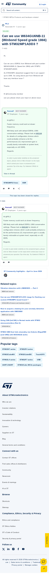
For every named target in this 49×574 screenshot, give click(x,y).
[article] (24, 235)
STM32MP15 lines (11, 183)
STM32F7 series (26, 360)
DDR (24, 183)
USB (38, 360)
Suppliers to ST (8, 433)
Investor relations (9, 408)
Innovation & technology (11, 420)
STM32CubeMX (8, 354)
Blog (4, 439)
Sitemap (5, 507)
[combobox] (24, 10)
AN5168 (39, 133)
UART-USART (7, 365)
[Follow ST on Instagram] (13, 549)
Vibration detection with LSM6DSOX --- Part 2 (19, 288)
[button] (2, 5)
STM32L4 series (8, 360)
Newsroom (6, 476)
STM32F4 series (26, 349)
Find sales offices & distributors (14, 464)
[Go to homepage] (7, 388)
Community (6, 470)
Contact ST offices (9, 458)
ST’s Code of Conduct (10, 532)
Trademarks (37, 562)
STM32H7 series (8, 349)
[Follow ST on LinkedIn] (8, 549)
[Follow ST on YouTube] (23, 549)
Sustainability (7, 414)
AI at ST (5, 488)
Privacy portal (17, 565)
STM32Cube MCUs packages (29, 365)
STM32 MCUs (6, 326)
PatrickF (10, 111)
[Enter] (3, 10)
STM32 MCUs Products (9, 338)
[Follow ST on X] (3, 549)
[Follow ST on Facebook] (18, 549)
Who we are (7, 402)
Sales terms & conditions (20, 562)
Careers (5, 426)
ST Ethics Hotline (8, 526)
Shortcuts (6, 501)
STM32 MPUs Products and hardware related (20, 17)
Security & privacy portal (11, 538)
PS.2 (7, 24)
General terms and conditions (13, 445)
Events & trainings (9, 482)
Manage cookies (31, 565)
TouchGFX (40, 354)
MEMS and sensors (8, 291)
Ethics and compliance (11, 520)
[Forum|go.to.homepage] (16, 4)
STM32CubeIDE (25, 354)
